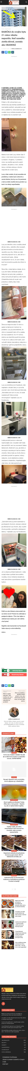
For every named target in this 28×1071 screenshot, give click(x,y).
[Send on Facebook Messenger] (6, 52)
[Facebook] (3, 1003)
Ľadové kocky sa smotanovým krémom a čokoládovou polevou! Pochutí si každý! (14, 879)
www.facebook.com (14, 242)
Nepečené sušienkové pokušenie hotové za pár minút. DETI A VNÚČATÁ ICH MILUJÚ (14, 854)
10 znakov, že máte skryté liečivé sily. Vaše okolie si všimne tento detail (14, 1018)
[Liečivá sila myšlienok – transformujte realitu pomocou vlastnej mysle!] (8, 924)
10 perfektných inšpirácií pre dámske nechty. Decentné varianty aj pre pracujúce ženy (20, 934)
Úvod (3, 28)
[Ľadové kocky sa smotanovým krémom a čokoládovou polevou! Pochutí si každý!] (14, 868)
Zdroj (4, 632)
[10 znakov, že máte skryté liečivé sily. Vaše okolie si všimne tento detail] (8, 914)
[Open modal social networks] (12, 52)
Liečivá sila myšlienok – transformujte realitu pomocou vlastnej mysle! (13, 1022)
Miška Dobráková (16, 48)
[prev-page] (12, 889)
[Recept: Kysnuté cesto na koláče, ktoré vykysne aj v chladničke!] (14, 769)
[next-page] (15, 889)
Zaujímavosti (8, 28)
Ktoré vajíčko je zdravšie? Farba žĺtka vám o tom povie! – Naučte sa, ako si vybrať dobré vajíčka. (14, 804)
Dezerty (14, 777)
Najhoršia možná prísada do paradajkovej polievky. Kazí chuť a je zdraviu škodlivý (20, 903)
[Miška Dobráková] (14, 712)
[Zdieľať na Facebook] (3, 52)
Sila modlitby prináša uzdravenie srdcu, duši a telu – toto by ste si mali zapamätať (13, 1031)
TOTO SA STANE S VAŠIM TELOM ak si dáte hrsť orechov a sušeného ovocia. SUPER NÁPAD (14, 756)
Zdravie (14, 752)
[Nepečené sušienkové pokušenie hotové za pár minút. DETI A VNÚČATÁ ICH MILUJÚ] (14, 843)
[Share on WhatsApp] (9, 52)
